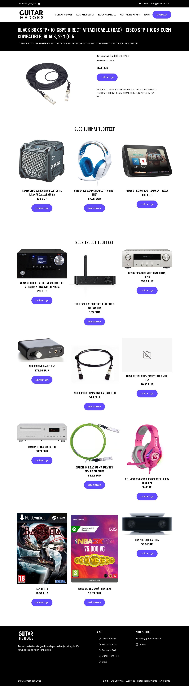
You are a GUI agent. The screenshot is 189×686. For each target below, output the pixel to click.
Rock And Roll (107, 14)
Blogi (147, 14)
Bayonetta (42, 589)
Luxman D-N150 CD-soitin (42, 446)
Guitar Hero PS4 (129, 14)
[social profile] (39, 3)
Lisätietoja (107, 77)
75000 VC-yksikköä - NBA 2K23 (94, 588)
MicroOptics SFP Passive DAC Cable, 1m (94, 393)
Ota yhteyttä (117, 680)
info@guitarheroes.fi (160, 3)
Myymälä (161, 14)
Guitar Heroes (63, 14)
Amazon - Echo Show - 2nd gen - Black (147, 190)
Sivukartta (165, 680)
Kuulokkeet (116, 55)
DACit (126, 55)
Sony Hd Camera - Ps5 (147, 539)
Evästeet (130, 680)
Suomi (145, 3)
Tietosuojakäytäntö (147, 680)
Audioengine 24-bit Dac (42, 366)
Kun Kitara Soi (85, 14)
